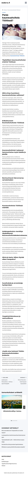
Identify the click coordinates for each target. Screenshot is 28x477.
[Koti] (2, 10)
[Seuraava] (24, 407)
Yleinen (4, 12)
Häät (3, 459)
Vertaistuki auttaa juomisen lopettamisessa (12, 444)
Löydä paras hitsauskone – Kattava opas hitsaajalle (7, 380)
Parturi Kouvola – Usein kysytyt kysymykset (22, 380)
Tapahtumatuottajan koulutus (9, 463)
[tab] (11, 420)
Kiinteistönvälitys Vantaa (12, 411)
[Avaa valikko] (26, 3)
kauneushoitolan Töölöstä (17, 55)
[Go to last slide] (4, 407)
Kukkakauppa (5, 461)
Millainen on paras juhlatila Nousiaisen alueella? (13, 447)
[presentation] (14, 402)
